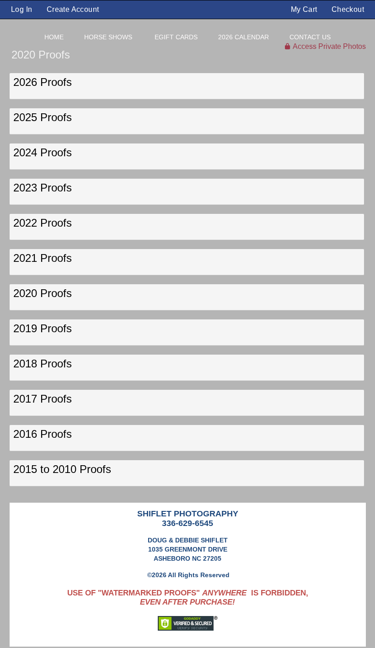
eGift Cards (176, 37)
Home (54, 37)
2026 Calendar (243, 37)
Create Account (73, 9)
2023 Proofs (42, 187)
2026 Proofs (42, 82)
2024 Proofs (42, 152)
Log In (21, 9)
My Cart (305, 9)
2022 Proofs (42, 223)
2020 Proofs (42, 293)
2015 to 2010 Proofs (62, 469)
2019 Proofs (42, 328)
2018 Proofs (42, 363)
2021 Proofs (42, 258)
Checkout (348, 9)
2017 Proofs (42, 399)
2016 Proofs (42, 434)
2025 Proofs (42, 117)
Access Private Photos (329, 46)
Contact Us (310, 37)
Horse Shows (108, 37)
